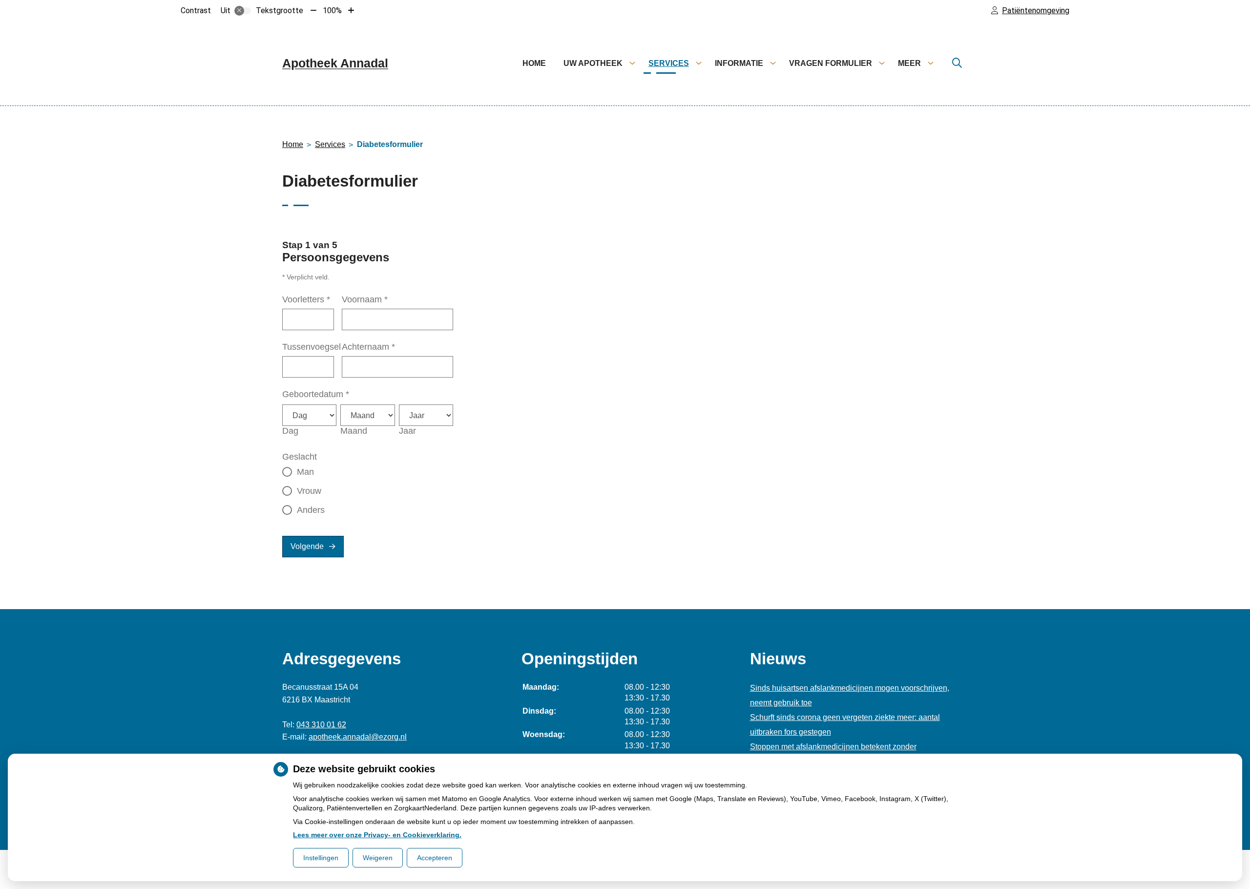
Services (668, 63)
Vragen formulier (830, 63)
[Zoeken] (957, 63)
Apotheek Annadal (335, 63)
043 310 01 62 (321, 724)
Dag (290, 431)
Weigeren (378, 858)
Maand (353, 431)
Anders (311, 510)
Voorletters (306, 299)
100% (332, 10)
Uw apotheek (593, 63)
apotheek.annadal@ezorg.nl (358, 737)
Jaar (407, 431)
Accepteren (434, 858)
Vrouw (309, 491)
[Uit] (242, 10)
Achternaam (368, 347)
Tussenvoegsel (311, 347)
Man (305, 472)
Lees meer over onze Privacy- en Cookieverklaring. (377, 835)
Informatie (739, 63)
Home (534, 63)
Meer (909, 63)
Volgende (307, 546)
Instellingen (320, 858)
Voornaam (365, 299)
